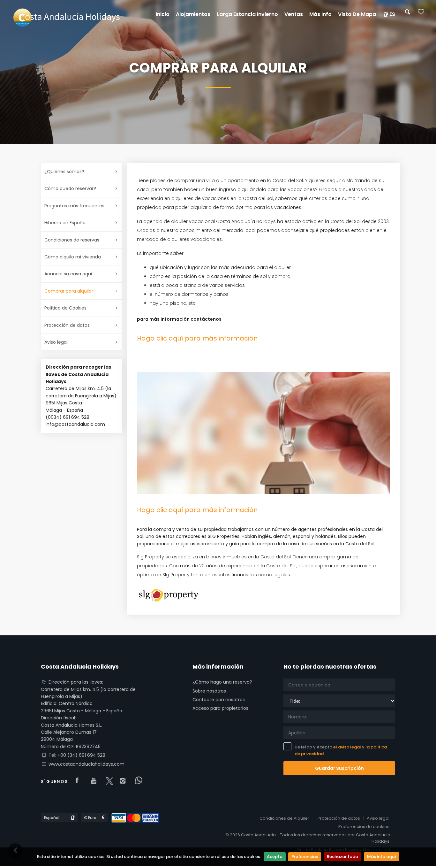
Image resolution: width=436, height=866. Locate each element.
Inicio (162, 14)
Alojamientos (193, 14)
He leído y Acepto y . (341, 750)
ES (392, 14)
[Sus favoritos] (421, 14)
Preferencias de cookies (363, 827)
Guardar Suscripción (339, 768)
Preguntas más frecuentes (74, 206)
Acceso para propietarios (220, 708)
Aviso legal (56, 342)
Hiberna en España (65, 222)
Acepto (274, 857)
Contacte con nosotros (218, 699)
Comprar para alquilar (68, 291)
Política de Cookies (65, 308)
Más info (320, 14)
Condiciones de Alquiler (284, 818)
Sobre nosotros (209, 691)
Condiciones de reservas (71, 240)
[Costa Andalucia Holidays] (66, 17)
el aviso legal (347, 747)
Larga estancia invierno (247, 14)
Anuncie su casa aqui (68, 274)
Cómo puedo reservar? (70, 188)
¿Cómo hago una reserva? (222, 682)
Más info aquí (381, 857)
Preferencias (304, 857)
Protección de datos (67, 325)
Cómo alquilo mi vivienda (72, 257)
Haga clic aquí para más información (197, 338)
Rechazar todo (342, 857)
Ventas (293, 14)
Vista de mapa (357, 14)
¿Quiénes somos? (64, 171)
